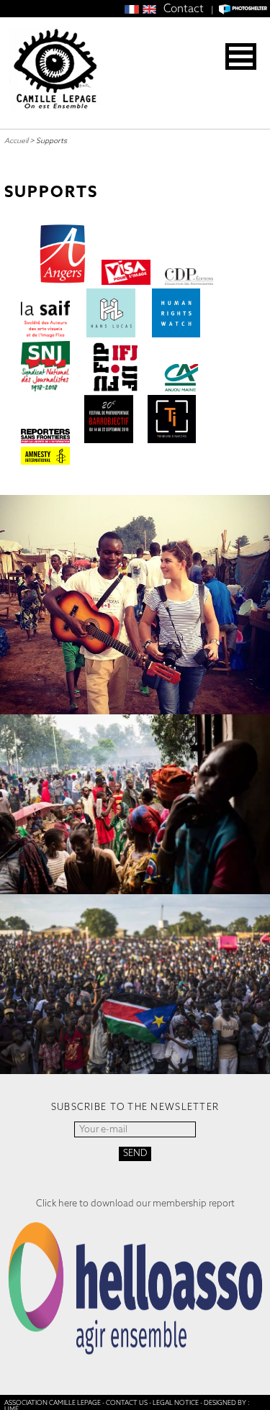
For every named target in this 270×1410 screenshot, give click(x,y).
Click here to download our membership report (135, 1203)
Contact (183, 8)
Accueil (16, 140)
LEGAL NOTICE (176, 1402)
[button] (240, 56)
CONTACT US (127, 1402)
